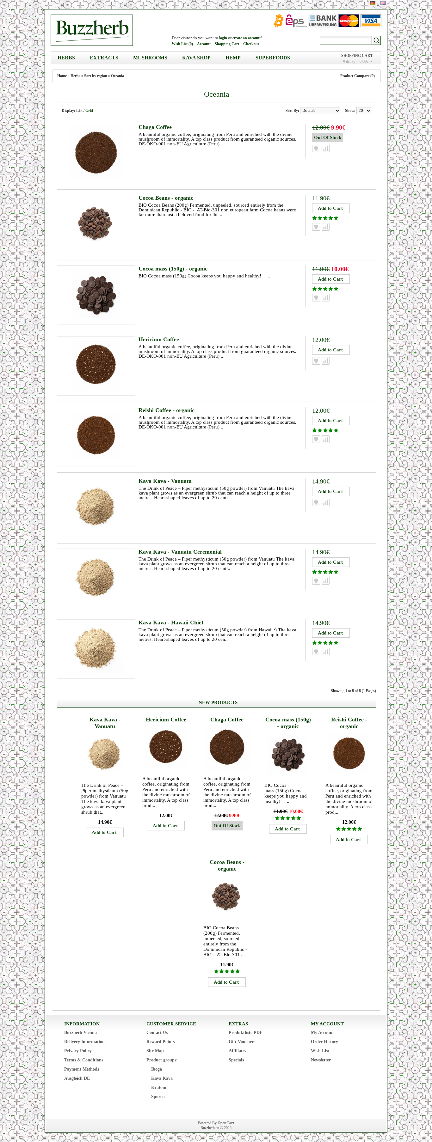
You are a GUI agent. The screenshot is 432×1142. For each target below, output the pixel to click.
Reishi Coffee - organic (166, 410)
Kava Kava (162, 1078)
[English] (383, 3)
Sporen (158, 1096)
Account (204, 44)
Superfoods (273, 57)
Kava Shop (196, 57)
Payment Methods (81, 1069)
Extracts (104, 57)
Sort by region (95, 76)
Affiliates (237, 1050)
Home (62, 76)
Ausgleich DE (77, 1078)
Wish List (320, 1050)
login (223, 38)
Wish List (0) (182, 44)
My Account (322, 1032)
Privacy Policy (78, 1050)
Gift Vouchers (242, 1041)
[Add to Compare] (326, 148)
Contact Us (157, 1032)
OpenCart (226, 1123)
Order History (324, 1041)
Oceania (117, 76)
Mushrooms (150, 57)
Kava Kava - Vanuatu (165, 481)
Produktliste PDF (245, 1032)
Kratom (158, 1087)
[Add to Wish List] (316, 148)
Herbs (66, 57)
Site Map (155, 1050)
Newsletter (321, 1060)
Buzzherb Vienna (80, 1032)
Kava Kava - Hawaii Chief (171, 622)
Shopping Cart (227, 44)
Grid (89, 110)
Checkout (251, 44)
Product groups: (162, 1060)
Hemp (233, 57)
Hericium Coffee (159, 339)
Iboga (156, 1069)
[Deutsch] (373, 3)
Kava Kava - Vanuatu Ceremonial (180, 552)
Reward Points (160, 1041)
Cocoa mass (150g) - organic (173, 268)
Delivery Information (84, 1041)
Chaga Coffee (155, 127)
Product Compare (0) (357, 76)
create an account (246, 38)
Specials (236, 1060)
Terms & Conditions (83, 1060)
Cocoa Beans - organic (166, 198)
